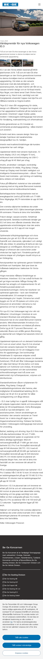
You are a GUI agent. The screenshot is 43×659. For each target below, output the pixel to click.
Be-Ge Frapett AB (10, 585)
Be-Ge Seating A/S (11, 582)
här (11, 622)
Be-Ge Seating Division (15, 575)
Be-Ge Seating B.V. (11, 592)
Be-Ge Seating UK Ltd (12, 589)
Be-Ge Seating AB (10, 579)
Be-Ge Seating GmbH (12, 595)
